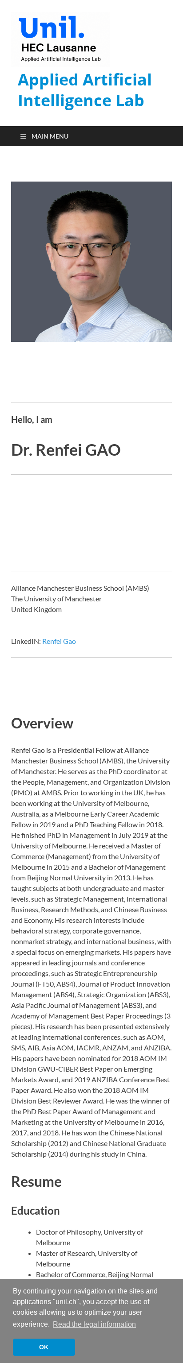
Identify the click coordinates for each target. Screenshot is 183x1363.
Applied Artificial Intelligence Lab (85, 90)
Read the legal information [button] (94, 1324)
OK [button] (43, 1347)
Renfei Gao (59, 641)
